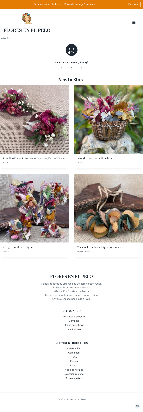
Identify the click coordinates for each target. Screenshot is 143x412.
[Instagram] (137, 406)
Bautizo (74, 365)
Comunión (74, 352)
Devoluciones (73, 329)
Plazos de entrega (74, 325)
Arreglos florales (74, 369)
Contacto (74, 320)
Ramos (74, 361)
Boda (74, 357)
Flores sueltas (74, 378)
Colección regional (74, 374)
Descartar (133, 4)
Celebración (74, 348)
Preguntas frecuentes (74, 316)
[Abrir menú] (135, 22)
